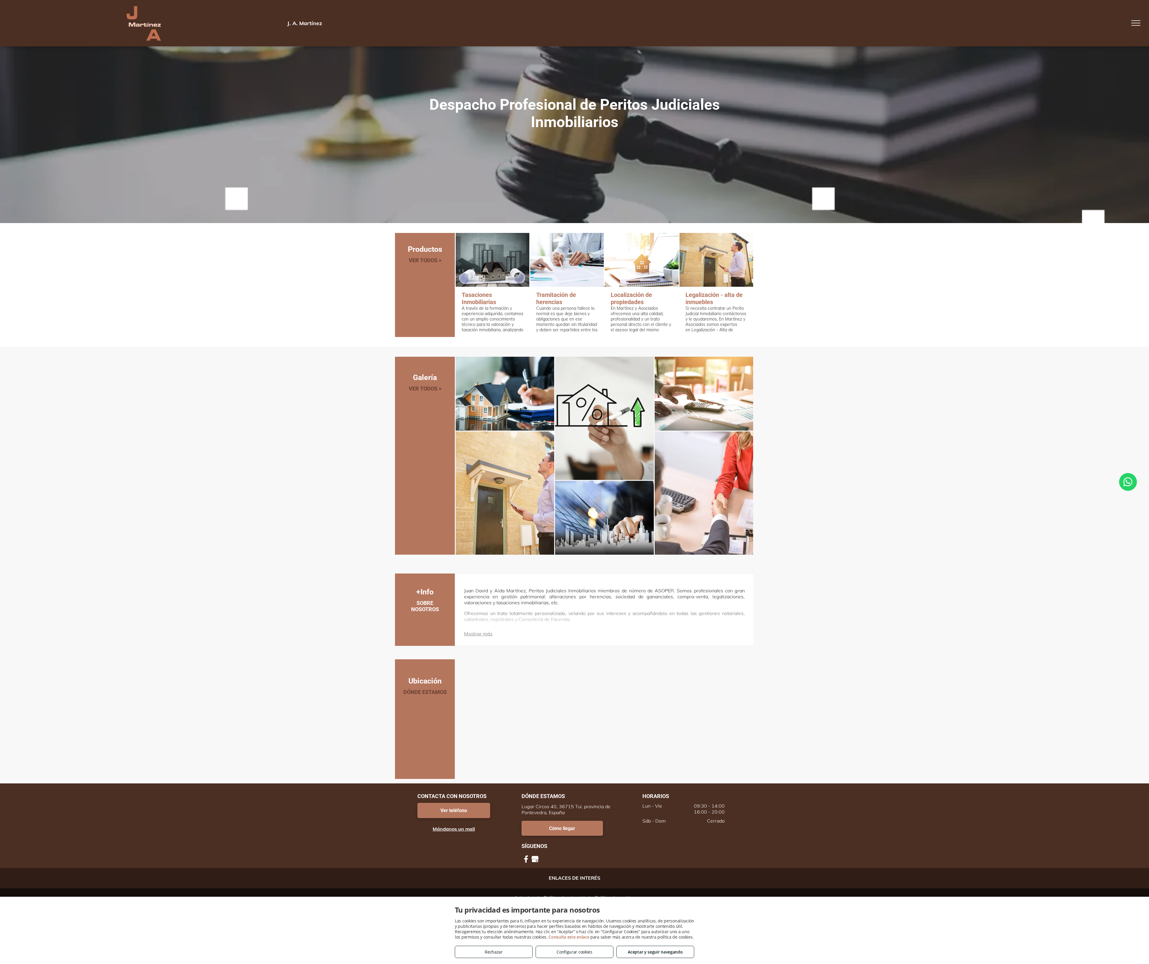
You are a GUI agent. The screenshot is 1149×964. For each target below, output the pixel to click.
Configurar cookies (574, 952)
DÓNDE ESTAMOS (425, 692)
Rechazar (494, 952)
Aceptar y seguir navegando (655, 952)
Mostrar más (478, 634)
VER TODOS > (425, 260)
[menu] (1136, 23)
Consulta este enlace (568, 937)
